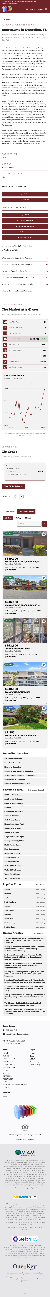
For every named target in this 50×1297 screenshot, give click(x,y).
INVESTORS (7, 1076)
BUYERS (6, 1070)
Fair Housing (35, 1065)
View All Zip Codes (12, 486)
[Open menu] (46, 9)
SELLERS (6, 1073)
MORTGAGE (8, 1062)
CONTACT (7, 1088)
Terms (32, 1056)
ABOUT (6, 1056)
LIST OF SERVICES (10, 1059)
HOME (5, 1053)
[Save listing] (44, 534)
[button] (25, 339)
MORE (5, 1082)
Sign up (32, 9)
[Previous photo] (6, 543)
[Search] (44, 523)
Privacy (33, 1053)
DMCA (32, 1059)
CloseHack (30, 1139)
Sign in (40, 9)
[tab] (8, 518)
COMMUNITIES (9, 1064)
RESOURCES (8, 1079)
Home (5, 1049)
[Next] (21, 496)
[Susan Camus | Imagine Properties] (25, 1112)
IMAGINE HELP (9, 1067)
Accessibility (34, 1062)
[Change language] (27, 9)
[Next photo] (44, 543)
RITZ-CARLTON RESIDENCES (15, 1085)
